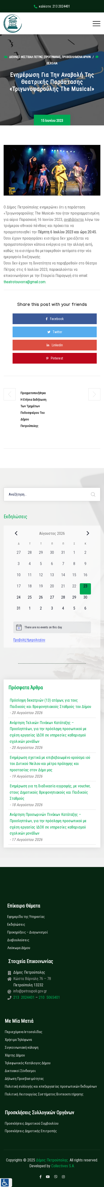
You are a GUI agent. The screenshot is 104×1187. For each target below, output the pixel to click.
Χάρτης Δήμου (15, 1055)
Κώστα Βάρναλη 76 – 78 (32, 978)
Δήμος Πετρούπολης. (52, 1160)
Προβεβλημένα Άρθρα (76, 57)
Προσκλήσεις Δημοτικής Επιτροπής (31, 1131)
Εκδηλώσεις (16, 924)
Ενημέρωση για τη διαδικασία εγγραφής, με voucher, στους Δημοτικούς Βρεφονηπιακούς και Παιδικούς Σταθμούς (50, 792)
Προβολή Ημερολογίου (29, 640)
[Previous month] (16, 533)
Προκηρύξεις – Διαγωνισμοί (27, 932)
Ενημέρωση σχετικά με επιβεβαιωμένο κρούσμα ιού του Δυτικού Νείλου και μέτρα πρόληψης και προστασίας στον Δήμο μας (50, 763)
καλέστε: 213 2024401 (54, 6)
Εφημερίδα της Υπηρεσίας (26, 916)
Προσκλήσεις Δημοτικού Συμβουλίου (32, 1123)
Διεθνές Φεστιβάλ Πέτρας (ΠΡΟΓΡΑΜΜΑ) (35, 57)
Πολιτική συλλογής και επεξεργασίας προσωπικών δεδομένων (51, 1086)
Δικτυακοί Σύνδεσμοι (20, 1071)
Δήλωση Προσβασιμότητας (24, 1078)
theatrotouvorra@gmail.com (24, 282)
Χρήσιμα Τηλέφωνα (18, 1039)
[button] (6, 1182)
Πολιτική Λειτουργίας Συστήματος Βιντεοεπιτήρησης (44, 1094)
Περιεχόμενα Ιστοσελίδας (23, 1032)
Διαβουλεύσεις (18, 940)
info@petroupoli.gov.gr (30, 991)
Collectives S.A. (63, 1166)
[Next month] (88, 533)
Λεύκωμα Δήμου (18, 948)
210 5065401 (49, 997)
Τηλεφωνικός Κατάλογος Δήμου (28, 1063)
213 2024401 (24, 997)
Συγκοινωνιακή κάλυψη (21, 1047)
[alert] (52, 627)
